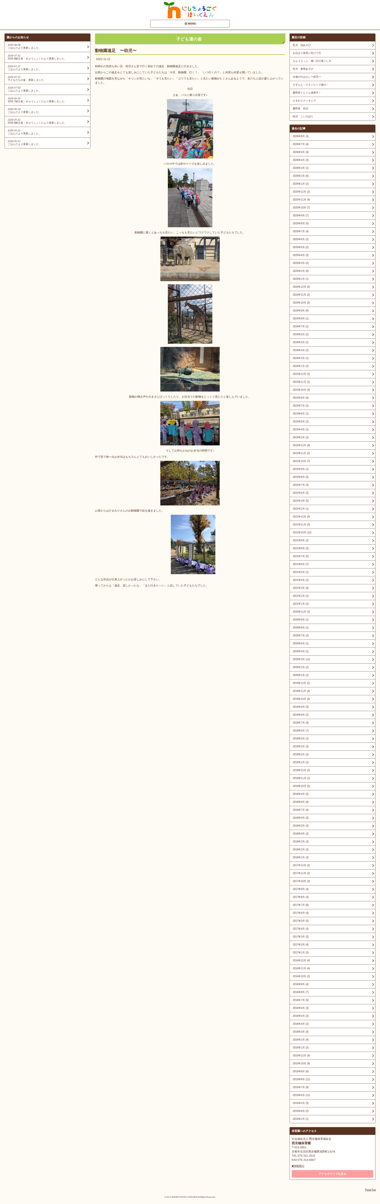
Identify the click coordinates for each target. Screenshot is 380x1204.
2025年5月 (301, 247)
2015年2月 (301, 1118)
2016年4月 (301, 1023)
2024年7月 (301, 326)
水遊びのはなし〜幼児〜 (307, 76)
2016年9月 (301, 984)
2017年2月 (301, 944)
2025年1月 (301, 278)
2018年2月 (301, 849)
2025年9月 (301, 215)
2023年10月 (301, 389)
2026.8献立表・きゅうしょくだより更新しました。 (37, 58)
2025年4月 (301, 255)
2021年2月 (301, 595)
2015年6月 (301, 1095)
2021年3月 (301, 587)
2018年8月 (301, 801)
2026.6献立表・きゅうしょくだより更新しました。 (37, 122)
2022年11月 (301, 453)
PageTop (370, 1189)
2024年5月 (301, 342)
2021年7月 (301, 556)
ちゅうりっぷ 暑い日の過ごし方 (312, 60)
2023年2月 (301, 437)
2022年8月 (301, 476)
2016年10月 (301, 976)
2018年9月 (301, 793)
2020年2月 (301, 667)
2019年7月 (301, 722)
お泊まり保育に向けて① (307, 53)
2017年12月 (301, 865)
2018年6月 (301, 817)
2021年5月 (301, 572)
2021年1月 (301, 603)
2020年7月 (301, 635)
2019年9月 (301, 706)
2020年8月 (301, 627)
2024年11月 (301, 294)
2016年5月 (301, 1015)
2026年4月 (301, 159)
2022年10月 (301, 461)
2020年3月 (301, 659)
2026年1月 (301, 183)
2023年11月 (301, 381)
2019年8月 (301, 714)
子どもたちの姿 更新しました (26, 79)
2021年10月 (302, 532)
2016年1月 (301, 1047)
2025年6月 (301, 239)
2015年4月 (301, 1110)
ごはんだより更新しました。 (24, 47)
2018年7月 (301, 809)
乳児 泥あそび (302, 45)
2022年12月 (301, 445)
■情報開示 (298, 1166)
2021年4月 (301, 580)
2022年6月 (301, 492)
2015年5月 (301, 1103)
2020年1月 (301, 675)
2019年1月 (301, 762)
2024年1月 (301, 366)
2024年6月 (301, 334)
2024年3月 (301, 358)
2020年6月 (301, 643)
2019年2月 (301, 754)
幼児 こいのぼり (303, 116)
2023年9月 (301, 397)
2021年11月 (301, 524)
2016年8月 (301, 992)
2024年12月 (301, 286)
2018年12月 (301, 770)
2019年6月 (301, 730)
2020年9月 (301, 619)
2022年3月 (301, 500)
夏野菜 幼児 (300, 108)
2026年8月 (301, 136)
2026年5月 (301, 152)
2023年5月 (301, 421)
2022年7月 (301, 484)
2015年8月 (301, 1079)
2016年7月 (301, 1000)
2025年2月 (301, 270)
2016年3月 (301, 1031)
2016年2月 (301, 1039)
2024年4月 (301, 350)
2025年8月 (301, 223)
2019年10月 (301, 698)
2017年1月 (301, 952)
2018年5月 (301, 825)
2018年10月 (301, 786)
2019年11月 (301, 690)
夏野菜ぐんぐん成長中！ (307, 92)
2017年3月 (301, 936)
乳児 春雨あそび (303, 68)
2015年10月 (301, 1063)
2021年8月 (301, 548)
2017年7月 (301, 904)
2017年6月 (301, 912)
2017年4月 (301, 928)
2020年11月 (301, 611)
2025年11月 (301, 199)
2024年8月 (301, 318)
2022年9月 (301, 469)
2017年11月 (301, 873)
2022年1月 (301, 508)
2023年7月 (301, 405)
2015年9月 (301, 1071)
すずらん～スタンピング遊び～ (311, 84)
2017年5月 (301, 920)
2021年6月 (301, 564)
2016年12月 (301, 960)
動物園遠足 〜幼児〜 (116, 50)
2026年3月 (301, 167)
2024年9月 (301, 310)
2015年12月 (301, 1055)
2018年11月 (301, 778)
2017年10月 (301, 881)
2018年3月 (301, 841)
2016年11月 (301, 968)
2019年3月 (301, 746)
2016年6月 (301, 1007)
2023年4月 (301, 429)
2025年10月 (301, 207)
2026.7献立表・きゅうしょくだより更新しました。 (37, 101)
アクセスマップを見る (332, 1173)
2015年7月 (301, 1087)
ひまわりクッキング (304, 100)
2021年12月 (301, 516)
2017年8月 (301, 897)
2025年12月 (301, 191)
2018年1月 (301, 857)
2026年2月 (301, 175)
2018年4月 (301, 833)
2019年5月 (301, 738)
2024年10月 (301, 302)
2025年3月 (301, 263)
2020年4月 (301, 651)
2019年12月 (301, 683)
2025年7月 (301, 231)
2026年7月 (301, 144)
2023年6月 (301, 413)
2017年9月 (301, 889)
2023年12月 (301, 373)
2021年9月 (301, 540)
